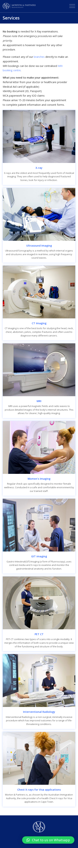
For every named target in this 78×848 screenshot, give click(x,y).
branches (39, 57)
